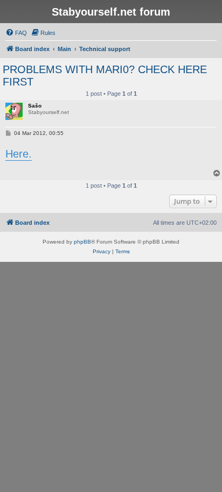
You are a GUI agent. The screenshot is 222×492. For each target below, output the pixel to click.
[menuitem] (16, 32)
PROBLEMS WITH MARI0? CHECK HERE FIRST (105, 75)
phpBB (82, 242)
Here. (18, 154)
